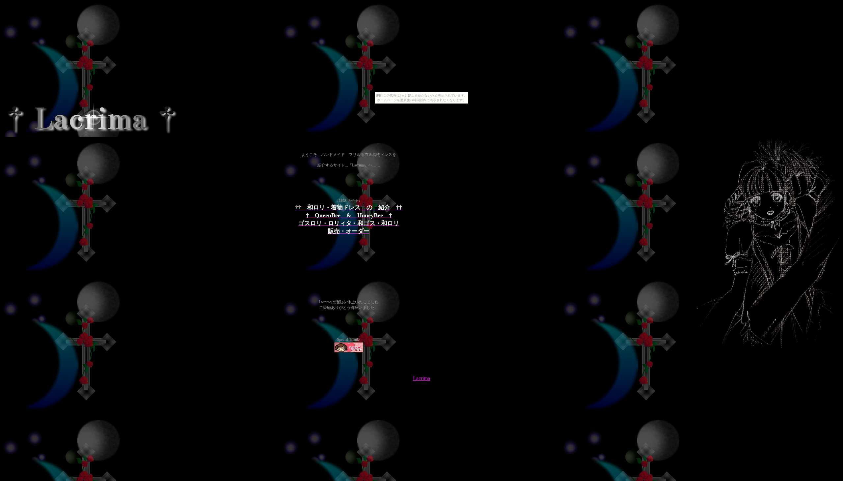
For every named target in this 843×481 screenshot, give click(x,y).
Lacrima (421, 378)
